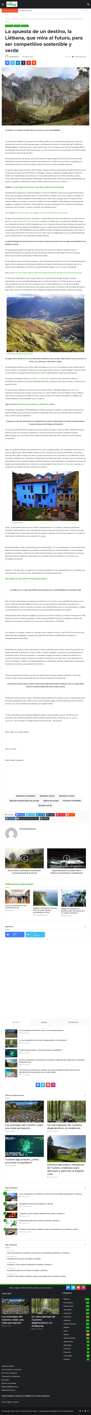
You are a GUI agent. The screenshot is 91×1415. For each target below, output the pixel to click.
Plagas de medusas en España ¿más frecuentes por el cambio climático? (73, 911)
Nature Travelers (70, 1338)
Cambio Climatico (70, 1324)
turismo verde (46, 805)
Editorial (66, 1327)
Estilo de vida (68, 1306)
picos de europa (52, 800)
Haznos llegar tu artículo (10, 1402)
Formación (5, 1380)
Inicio (8, 19)
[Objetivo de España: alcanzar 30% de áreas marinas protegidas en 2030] (45, 898)
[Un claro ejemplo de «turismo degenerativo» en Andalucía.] (11, 1043)
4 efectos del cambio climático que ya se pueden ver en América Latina (48, 1229)
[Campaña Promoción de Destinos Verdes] (11, 1207)
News (66, 1331)
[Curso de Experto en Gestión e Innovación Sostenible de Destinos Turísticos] (11, 1197)
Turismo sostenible (72, 800)
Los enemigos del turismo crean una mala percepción (41, 1030)
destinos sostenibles (26, 796)
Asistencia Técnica (8, 1390)
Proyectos (67, 1352)
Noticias (17, 26)
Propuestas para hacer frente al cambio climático (39, 1221)
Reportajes (24, 26)
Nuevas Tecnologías (9, 1383)
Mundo (66, 1334)
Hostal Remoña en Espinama (62, 464)
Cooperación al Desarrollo (11, 1376)
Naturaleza (15, 19)
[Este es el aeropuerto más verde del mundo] (17, 897)
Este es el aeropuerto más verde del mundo (16, 907)
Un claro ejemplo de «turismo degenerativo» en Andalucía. (43, 1040)
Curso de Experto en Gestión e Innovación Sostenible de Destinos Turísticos (50, 1194)
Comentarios (73, 1022)
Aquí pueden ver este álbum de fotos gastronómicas (26, 579)
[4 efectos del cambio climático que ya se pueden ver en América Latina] (11, 1231)
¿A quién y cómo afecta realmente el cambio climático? (42, 1214)
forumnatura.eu (14, 57)
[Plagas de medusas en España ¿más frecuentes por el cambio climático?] (73, 898)
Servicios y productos (9, 1373)
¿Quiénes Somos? (8, 1366)
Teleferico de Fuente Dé (24, 354)
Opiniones (67, 1320)
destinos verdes (67, 796)
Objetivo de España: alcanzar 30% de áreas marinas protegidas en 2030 (45, 910)
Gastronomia (68, 1341)
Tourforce (67, 1349)
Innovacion (68, 1313)
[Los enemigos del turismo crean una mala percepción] (11, 1033)
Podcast (67, 1359)
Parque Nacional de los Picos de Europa (23, 221)
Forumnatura (68, 1302)
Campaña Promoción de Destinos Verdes (36, 1204)
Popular (44, 1022)
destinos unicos (48, 796)
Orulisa (54, 547)
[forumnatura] (12, 4)
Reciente (15, 1022)
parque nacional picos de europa (25, 800)
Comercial (67, 1317)
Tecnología (67, 1356)
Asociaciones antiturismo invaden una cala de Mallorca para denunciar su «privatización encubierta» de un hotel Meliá (49, 1071)
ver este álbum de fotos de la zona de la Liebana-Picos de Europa (38, 187)
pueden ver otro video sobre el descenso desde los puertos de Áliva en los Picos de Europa (46, 273)
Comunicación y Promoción (11, 1369)
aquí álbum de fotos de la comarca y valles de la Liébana (32, 404)
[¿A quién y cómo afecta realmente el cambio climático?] (11, 1215)
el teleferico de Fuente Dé (41, 378)
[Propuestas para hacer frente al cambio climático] (11, 1223)
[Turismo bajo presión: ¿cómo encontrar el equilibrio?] (11, 1053)
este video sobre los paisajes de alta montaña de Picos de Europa (42, 213)
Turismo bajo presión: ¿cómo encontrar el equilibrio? (37, 10)
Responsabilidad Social (10, 1387)
